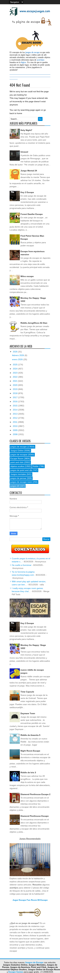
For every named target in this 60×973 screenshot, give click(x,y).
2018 (15, 393)
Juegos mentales (18, 474)
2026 (15, 351)
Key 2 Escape (27, 192)
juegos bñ (14, 486)
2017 (15, 397)
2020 (15, 385)
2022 (15, 377)
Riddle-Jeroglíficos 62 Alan (34, 323)
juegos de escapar (18, 454)
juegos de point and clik (21, 470)
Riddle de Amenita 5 (30, 735)
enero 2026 (17, 359)
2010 (15, 426)
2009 (15, 430)
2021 (15, 381)
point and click (16, 462)
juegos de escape (18, 446)
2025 (15, 364)
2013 (15, 414)
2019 (15, 389)
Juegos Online (17, 450)
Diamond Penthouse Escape (35, 816)
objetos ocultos (17, 466)
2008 (15, 434)
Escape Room (16, 458)
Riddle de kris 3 (28, 772)
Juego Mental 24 (29, 170)
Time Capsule (27, 692)
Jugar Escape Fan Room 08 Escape (30, 900)
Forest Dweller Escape (32, 214)
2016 (15, 401)
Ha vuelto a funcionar (21, 565)
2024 (15, 368)
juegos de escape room (21, 482)
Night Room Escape (30, 751)
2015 (15, 405)
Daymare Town (28, 713)
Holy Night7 (26, 130)
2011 (15, 422)
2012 (15, 418)
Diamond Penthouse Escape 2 (35, 794)
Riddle (35, 466)
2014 (15, 410)
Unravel (24, 152)
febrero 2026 (18, 355)
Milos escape (27, 276)
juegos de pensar (18, 478)
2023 (15, 373)
